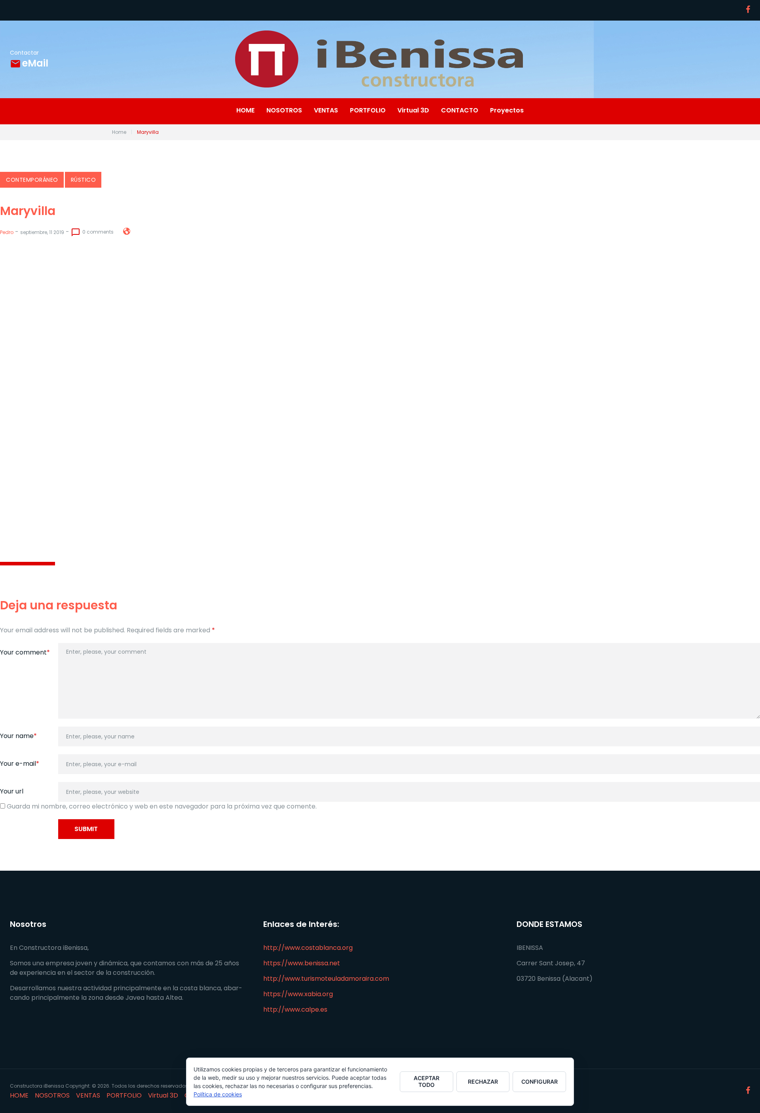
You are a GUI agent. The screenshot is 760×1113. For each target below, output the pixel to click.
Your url (11, 791)
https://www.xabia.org (298, 994)
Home (119, 132)
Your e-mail (19, 763)
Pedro (6, 232)
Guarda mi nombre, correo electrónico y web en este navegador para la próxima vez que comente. (162, 806)
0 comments (92, 232)
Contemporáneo (32, 180)
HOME (245, 111)
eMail (35, 63)
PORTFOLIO (368, 111)
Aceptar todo (426, 1081)
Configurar (539, 1081)
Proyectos (507, 111)
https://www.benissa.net (301, 963)
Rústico (83, 180)
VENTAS (326, 111)
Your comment (25, 652)
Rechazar (483, 1081)
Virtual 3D (413, 111)
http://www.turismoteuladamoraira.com (326, 978)
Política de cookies (218, 1094)
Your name (18, 735)
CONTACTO (459, 111)
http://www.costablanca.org (308, 947)
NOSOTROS (284, 111)
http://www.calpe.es (295, 1009)
